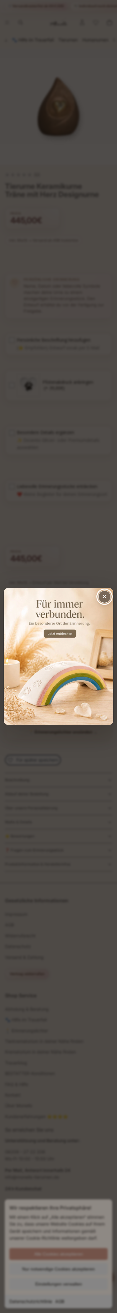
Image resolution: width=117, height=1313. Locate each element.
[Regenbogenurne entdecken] (58, 656)
